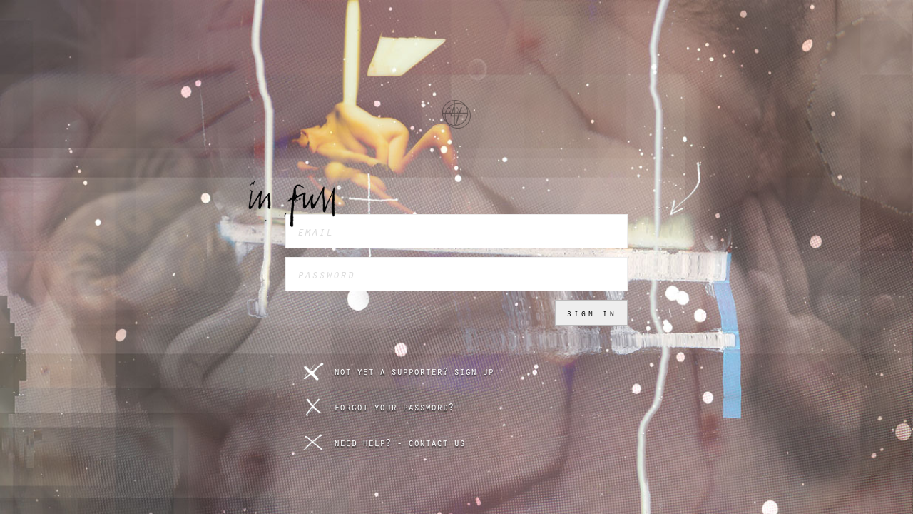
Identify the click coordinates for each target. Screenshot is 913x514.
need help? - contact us (399, 443)
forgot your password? (394, 407)
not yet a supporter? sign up (414, 371)
